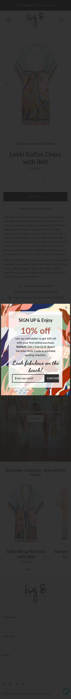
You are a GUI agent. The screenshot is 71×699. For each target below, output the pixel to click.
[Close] (66, 307)
